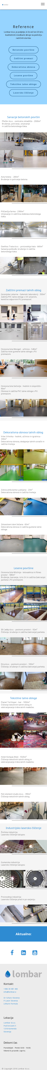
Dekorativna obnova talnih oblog (23, 432)
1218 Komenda (10, 1028)
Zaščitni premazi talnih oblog (23, 290)
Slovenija (7, 1031)
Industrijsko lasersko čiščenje (23, 828)
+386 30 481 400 (11, 989)
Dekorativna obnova (23, 67)
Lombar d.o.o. (10, 1023)
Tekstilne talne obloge (23, 84)
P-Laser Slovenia (11, 1001)
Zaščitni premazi (23, 58)
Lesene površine (23, 75)
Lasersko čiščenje (23, 92)
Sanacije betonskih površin (23, 117)
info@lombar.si (10, 992)
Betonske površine (23, 50)
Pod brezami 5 (10, 1026)
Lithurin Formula (11, 1004)
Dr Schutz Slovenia (12, 998)
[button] (12, 141)
